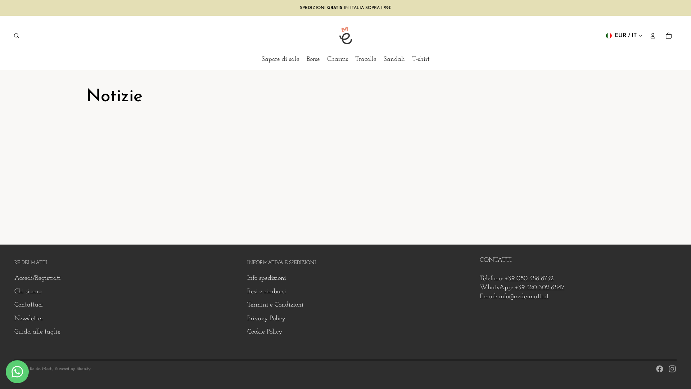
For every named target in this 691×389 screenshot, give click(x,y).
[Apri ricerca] (16, 36)
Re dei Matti (41, 369)
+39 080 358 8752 (529, 279)
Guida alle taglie (37, 332)
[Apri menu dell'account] (653, 36)
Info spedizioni (266, 278)
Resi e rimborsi (266, 292)
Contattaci (28, 305)
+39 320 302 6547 (539, 288)
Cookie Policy (265, 332)
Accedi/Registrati (37, 278)
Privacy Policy (266, 319)
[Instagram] (672, 369)
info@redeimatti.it (524, 297)
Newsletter (28, 319)
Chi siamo (27, 292)
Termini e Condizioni (275, 305)
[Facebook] (659, 369)
